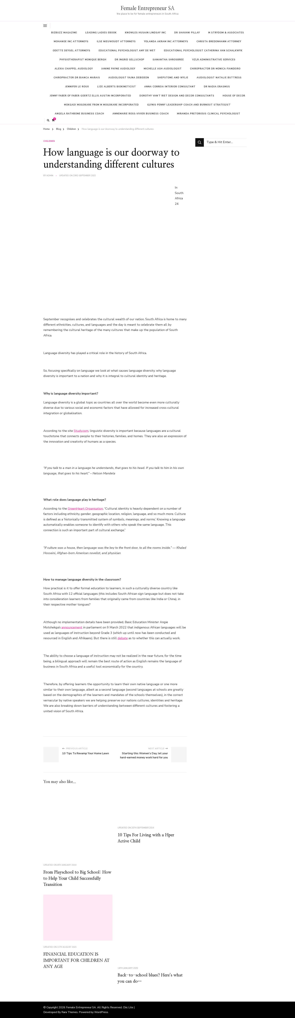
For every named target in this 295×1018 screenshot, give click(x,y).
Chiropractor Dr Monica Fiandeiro (215, 68)
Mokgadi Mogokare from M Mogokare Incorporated (101, 104)
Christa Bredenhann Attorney (218, 41)
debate (123, 638)
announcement (71, 627)
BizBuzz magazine (64, 32)
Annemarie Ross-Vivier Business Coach (141, 113)
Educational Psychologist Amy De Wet (127, 50)
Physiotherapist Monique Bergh (83, 59)
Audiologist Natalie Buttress (219, 77)
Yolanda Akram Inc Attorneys (166, 41)
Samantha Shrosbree (168, 59)
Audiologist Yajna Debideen (128, 77)
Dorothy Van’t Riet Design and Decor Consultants (176, 95)
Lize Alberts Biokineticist (116, 86)
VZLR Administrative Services (213, 59)
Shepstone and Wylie (172, 77)
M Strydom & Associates (226, 32)
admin (49, 175)
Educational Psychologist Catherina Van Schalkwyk (203, 50)
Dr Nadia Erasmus (217, 86)
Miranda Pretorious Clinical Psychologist (208, 113)
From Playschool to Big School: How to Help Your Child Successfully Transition (77, 878)
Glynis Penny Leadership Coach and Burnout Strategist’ (189, 104)
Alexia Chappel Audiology (74, 68)
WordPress (101, 1012)
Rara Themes (69, 1012)
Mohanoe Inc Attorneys (71, 41)
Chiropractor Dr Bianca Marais (77, 77)
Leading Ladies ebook (101, 32)
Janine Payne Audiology (118, 68)
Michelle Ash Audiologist (163, 68)
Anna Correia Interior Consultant (169, 86)
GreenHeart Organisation (85, 509)
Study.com (81, 431)
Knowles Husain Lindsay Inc (145, 32)
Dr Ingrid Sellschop (129, 59)
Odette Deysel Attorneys (71, 50)
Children (49, 141)
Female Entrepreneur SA (147, 8)
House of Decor (234, 95)
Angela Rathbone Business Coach (79, 113)
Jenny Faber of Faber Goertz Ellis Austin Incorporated (90, 95)
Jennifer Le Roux (77, 86)
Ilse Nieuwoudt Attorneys (116, 41)
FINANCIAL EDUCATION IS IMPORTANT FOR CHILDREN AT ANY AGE (76, 960)
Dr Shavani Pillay (187, 32)
